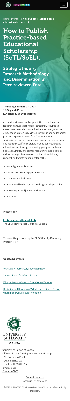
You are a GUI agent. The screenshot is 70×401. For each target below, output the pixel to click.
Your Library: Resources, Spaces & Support (24, 268)
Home (6, 18)
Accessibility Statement (35, 380)
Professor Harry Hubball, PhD (19, 220)
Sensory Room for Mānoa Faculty (20, 275)
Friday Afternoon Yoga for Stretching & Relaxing (27, 282)
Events (14, 18)
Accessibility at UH (35, 377)
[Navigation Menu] (64, 5)
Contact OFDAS (10, 371)
